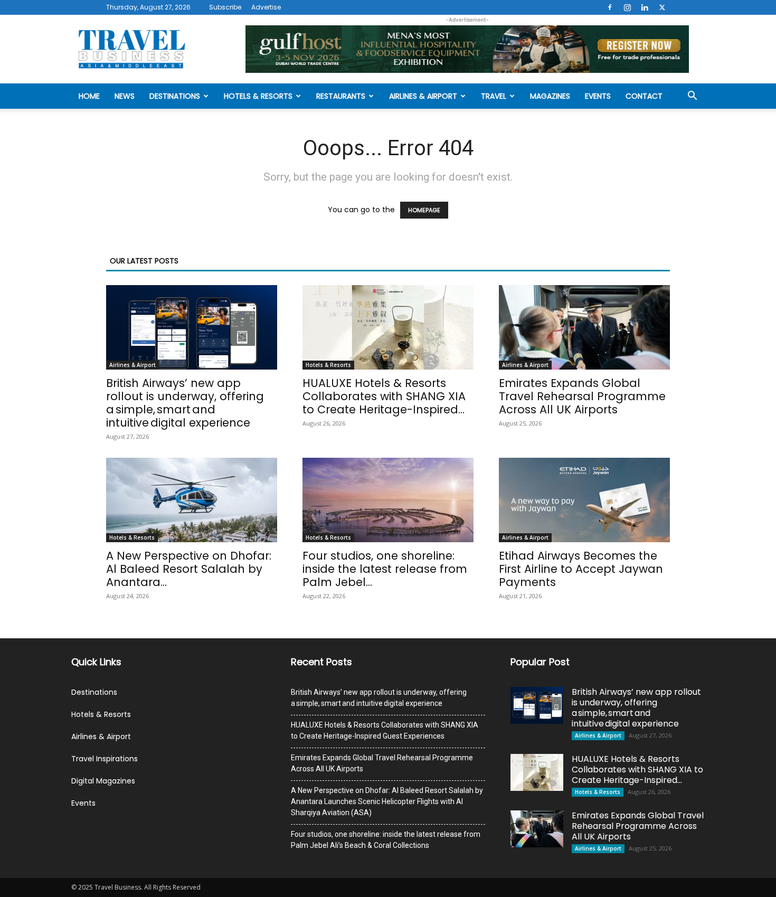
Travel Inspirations (104, 758)
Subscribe (225, 7)
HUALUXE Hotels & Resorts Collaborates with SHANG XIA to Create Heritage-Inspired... (384, 396)
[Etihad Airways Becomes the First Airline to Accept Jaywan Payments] (584, 500)
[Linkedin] (644, 7)
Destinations (174, 96)
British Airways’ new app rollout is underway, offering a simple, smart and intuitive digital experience (185, 402)
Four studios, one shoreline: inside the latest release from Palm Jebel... (384, 569)
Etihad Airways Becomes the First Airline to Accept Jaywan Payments (581, 569)
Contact (644, 96)
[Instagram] (627, 7)
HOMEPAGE (424, 210)
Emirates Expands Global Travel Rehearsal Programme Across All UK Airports (582, 396)
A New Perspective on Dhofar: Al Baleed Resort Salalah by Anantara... (188, 569)
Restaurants (340, 96)
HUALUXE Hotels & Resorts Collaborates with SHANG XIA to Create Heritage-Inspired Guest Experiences (384, 730)
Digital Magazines (103, 781)
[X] (662, 7)
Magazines (550, 96)
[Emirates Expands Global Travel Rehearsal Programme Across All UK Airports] (584, 327)
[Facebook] (610, 7)
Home (89, 96)
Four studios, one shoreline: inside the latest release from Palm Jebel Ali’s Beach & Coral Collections (385, 839)
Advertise (266, 7)
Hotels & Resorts (258, 96)
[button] (692, 97)
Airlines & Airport (423, 96)
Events (598, 96)
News (125, 96)
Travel (493, 96)
